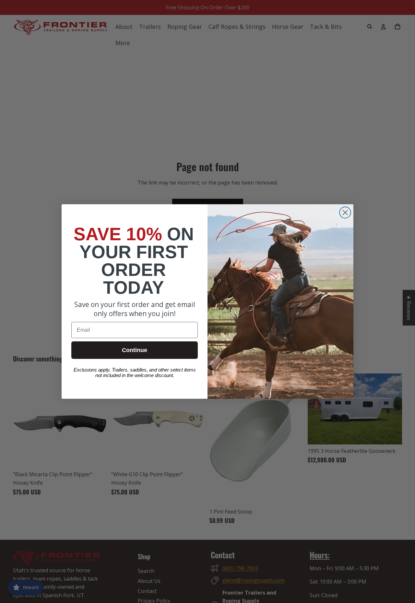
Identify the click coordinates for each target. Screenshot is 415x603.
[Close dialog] (345, 212)
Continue (134, 350)
